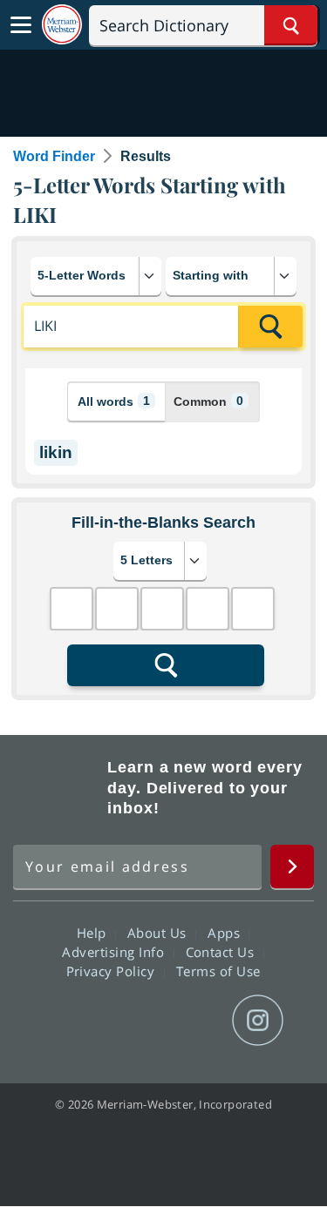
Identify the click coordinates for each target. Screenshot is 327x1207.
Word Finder (54, 156)
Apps (226, 932)
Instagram (257, 1021)
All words (114, 401)
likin (55, 452)
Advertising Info (115, 952)
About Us (159, 932)
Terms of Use (218, 971)
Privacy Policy (113, 971)
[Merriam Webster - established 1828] (62, 24)
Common (208, 401)
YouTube (195, 1021)
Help (94, 932)
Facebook (69, 1021)
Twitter (132, 1021)
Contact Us (222, 952)
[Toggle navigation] (21, 25)
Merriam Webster (57, 788)
